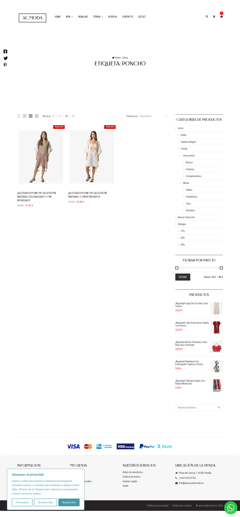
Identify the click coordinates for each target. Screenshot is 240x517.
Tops (188, 203)
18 (66, 116)
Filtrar (183, 277)
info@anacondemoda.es (191, 483)
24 (73, 116)
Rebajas (83, 16)
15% (183, 231)
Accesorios (189, 155)
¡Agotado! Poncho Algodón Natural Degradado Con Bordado (36, 197)
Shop (125, 57)
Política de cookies (182, 505)
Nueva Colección (186, 217)
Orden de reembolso (133, 472)
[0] (221, 16)
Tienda (96, 16)
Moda (186, 183)
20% (183, 237)
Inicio (180, 128)
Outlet (142, 16)
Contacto (127, 16)
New (68, 16)
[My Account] (214, 16)
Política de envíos (131, 476)
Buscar (219, 407)
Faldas (189, 189)
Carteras (190, 169)
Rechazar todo (45, 502)
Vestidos (190, 210)
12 (59, 116)
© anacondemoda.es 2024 (209, 505)
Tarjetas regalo (130, 481)
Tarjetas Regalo (188, 141)
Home (58, 16)
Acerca (112, 16)
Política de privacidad (157, 505)
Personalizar (22, 502)
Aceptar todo (69, 502)
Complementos (193, 176)
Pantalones (191, 196)
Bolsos (189, 162)
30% (183, 244)
